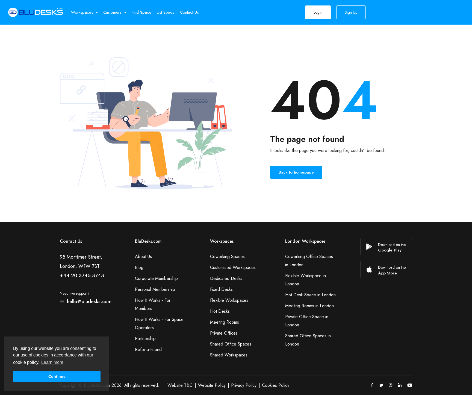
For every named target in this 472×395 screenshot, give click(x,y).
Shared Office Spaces (230, 344)
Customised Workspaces (233, 267)
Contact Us (189, 12)
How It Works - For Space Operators (159, 323)
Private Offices (224, 333)
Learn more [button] (52, 362)
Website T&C (180, 385)
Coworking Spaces (227, 256)
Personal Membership (155, 289)
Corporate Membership (156, 278)
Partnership (145, 338)
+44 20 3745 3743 (82, 275)
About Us (143, 256)
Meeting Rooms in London (309, 306)
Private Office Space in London (306, 321)
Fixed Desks (221, 289)
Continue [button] (57, 376)
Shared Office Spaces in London (308, 340)
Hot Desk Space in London (310, 295)
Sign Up (351, 12)
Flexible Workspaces (229, 300)
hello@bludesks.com (89, 301)
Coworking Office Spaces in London (309, 260)
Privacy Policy (243, 385)
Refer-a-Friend (148, 349)
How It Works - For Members (152, 304)
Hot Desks (220, 311)
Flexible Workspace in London (305, 280)
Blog (139, 267)
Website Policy (212, 385)
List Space (166, 12)
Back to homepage (296, 172)
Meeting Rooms (224, 322)
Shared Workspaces (228, 355)
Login (318, 12)
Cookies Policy (275, 385)
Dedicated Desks (226, 278)
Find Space (141, 12)
